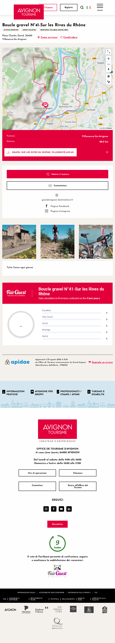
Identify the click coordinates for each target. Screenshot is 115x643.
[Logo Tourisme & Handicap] (89, 609)
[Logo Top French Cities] (57, 609)
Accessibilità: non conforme (51, 592)
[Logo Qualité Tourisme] (57, 623)
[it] (88, 7)
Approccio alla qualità (99, 599)
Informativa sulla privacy (79, 592)
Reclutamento (68, 599)
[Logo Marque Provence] (26, 610)
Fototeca (54, 599)
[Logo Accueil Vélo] (104, 609)
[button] (81, 7)
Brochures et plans (37, 599)
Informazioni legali (26, 592)
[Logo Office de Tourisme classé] (73, 610)
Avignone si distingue (14, 599)
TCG (95, 592)
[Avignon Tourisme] (29, 11)
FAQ (4, 599)
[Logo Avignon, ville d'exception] (10, 609)
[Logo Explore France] (41, 610)
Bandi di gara (81, 599)
